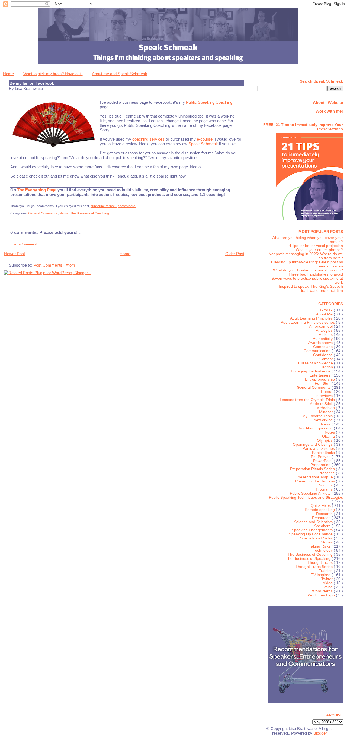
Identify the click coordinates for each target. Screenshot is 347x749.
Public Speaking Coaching (209, 102)
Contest (326, 359)
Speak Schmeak (203, 143)
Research (325, 514)
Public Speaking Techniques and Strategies (306, 497)
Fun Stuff (323, 383)
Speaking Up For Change (311, 534)
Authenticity (323, 339)
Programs (325, 489)
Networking (323, 420)
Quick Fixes (321, 506)
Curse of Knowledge (316, 363)
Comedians (323, 347)
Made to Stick (321, 404)
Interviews (324, 396)
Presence (327, 473)
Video (328, 583)
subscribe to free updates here (113, 206)
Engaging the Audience (311, 371)
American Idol (321, 326)
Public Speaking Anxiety (311, 493)
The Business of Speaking (309, 559)
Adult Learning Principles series (308, 322)
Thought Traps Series (314, 567)
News (64, 213)
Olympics (325, 440)
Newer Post (14, 253)
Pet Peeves (321, 457)
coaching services (148, 139)
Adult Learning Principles (312, 318)
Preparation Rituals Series (313, 469)
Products (325, 485)
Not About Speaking (316, 428)
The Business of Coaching (89, 213)
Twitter (327, 579)
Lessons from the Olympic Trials (308, 400)
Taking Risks (320, 546)
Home (8, 73)
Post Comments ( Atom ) (55, 265)
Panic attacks (324, 453)
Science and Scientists (314, 522)
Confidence (323, 355)
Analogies (325, 330)
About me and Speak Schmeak (119, 73)
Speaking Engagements (313, 530)
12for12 (326, 310)
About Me (325, 314)
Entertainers (321, 375)
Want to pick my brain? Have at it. (53, 73)
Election (326, 367)
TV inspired (321, 575)
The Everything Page (36, 190)
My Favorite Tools (318, 416)
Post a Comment (23, 244)
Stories (327, 542)
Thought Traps (320, 563)
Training (326, 571)
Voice (328, 587)
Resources (322, 518)
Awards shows (321, 343)
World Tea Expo (322, 595)
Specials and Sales (317, 538)
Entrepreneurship (320, 379)
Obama (329, 436)
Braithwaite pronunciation (321, 291)
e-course (205, 139)
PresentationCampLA (315, 477)
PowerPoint (323, 461)
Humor (327, 392)
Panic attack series (319, 449)
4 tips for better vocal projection (316, 246)
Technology (323, 550)
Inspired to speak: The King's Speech (311, 287)
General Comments (43, 213)
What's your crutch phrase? (319, 250)
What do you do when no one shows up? (308, 270)
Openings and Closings (313, 445)
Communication (318, 351)
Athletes (326, 335)
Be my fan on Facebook (31, 83)
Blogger (320, 733)
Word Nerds (323, 591)
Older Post (234, 253)
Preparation (321, 465)
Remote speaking (320, 510)
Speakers (323, 526)
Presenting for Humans (315, 481)
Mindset (326, 412)
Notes (330, 432)
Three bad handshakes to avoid (315, 274)
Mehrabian (326, 408)
